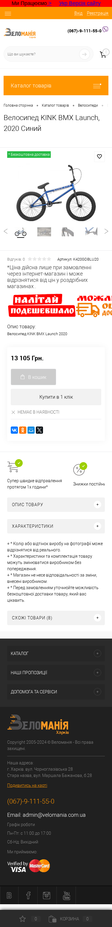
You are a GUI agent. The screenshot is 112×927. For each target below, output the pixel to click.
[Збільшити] (56, 192)
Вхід (78, 13)
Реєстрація (97, 13)
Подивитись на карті (27, 785)
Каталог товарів (31, 85)
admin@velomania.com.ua (54, 815)
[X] (39, 430)
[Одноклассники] (22, 430)
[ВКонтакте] (14, 430)
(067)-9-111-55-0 (84, 31)
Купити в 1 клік (56, 397)
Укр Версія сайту (80, 3)
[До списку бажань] (99, 156)
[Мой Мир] (31, 430)
